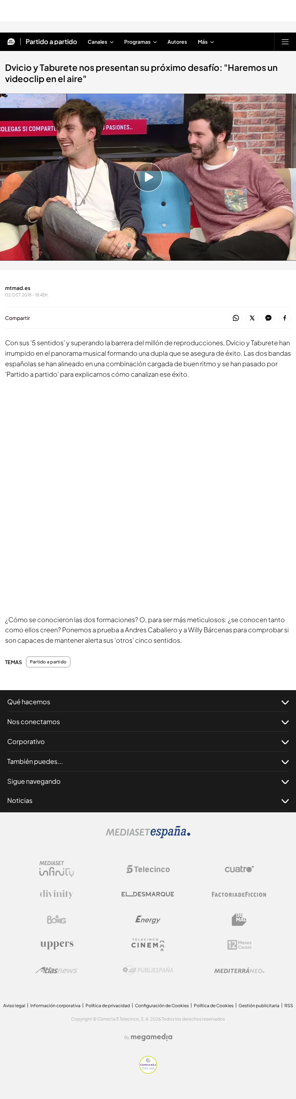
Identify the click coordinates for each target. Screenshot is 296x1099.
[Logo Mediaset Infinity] (56, 869)
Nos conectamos (33, 721)
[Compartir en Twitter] (252, 318)
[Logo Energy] (148, 920)
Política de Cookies (214, 1005)
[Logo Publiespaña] (148, 970)
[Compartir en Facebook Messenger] (268, 318)
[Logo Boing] (56, 920)
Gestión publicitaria (259, 1005)
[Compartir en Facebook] (284, 318)
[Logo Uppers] (56, 945)
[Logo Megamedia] (151, 1037)
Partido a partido (51, 41)
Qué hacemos (28, 701)
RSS (288, 1005)
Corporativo (26, 741)
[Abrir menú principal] (285, 41)
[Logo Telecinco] (148, 869)
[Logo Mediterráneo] (239, 970)
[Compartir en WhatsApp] (236, 318)
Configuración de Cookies (162, 1005)
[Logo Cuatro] (239, 869)
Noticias (19, 800)
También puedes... (35, 761)
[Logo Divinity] (56, 894)
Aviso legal (14, 1005)
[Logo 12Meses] (239, 945)
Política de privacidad (108, 1005)
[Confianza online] (148, 1072)
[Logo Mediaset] (148, 836)
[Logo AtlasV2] (56, 970)
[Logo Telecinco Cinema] (148, 945)
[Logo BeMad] (239, 920)
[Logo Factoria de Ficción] (239, 894)
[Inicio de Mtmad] (11, 41)
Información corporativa (55, 1005)
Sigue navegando (34, 781)
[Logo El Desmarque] (148, 894)
